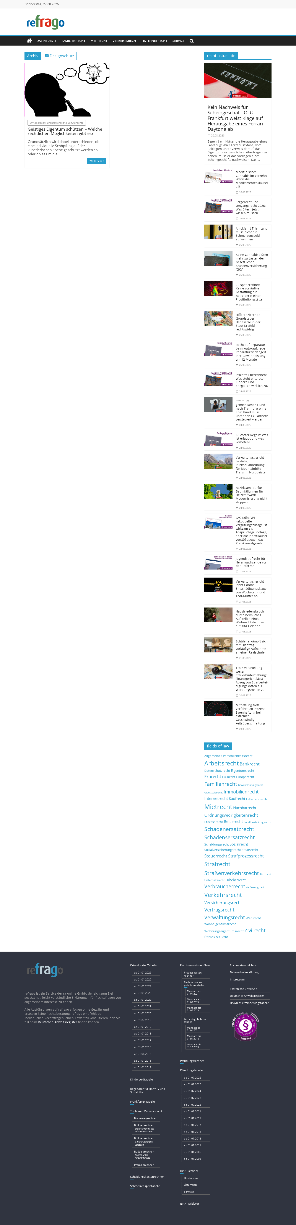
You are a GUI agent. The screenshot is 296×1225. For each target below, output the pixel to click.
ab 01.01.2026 (142, 972)
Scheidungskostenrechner (147, 1177)
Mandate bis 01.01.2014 (194, 1037)
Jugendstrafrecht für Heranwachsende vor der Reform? (251, 562)
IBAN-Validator (189, 1203)
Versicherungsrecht (223, 902)
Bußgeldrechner (144, 1128)
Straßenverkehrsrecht (231, 873)
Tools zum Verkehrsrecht (146, 1111)
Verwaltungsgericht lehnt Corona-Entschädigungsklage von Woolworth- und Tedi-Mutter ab (251, 588)
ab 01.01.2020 (142, 1013)
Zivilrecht (254, 930)
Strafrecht (217, 864)
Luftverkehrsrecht (257, 799)
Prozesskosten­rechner (193, 974)
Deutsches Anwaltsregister (247, 996)
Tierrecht (265, 874)
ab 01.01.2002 (192, 1159)
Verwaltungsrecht (224, 917)
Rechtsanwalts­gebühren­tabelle (194, 983)
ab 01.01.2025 (142, 979)
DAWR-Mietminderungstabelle (249, 1003)
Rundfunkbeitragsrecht (257, 822)
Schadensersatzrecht (229, 837)
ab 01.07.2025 (192, 1084)
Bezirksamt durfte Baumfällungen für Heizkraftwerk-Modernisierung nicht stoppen (251, 495)
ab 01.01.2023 (142, 993)
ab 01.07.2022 (192, 1105)
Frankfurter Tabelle (142, 1101)
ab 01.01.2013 (142, 1067)
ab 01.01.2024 (142, 986)
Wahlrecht (253, 918)
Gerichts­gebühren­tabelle (195, 1020)
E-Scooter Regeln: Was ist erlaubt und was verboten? (252, 438)
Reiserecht (233, 821)
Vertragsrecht (219, 909)
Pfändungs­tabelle (191, 1070)
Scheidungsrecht (216, 844)
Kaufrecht (237, 798)
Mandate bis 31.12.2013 (194, 1046)
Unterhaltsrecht (214, 880)
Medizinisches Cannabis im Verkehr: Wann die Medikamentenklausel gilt (252, 179)
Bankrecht (250, 764)
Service (178, 41)
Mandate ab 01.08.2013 (193, 1000)
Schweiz (189, 1192)
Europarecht (245, 777)
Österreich (190, 1185)
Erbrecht (212, 776)
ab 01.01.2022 (142, 1000)
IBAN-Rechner (189, 1171)
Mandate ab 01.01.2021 (193, 992)
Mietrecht (99, 41)
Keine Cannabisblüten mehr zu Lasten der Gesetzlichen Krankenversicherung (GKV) (252, 262)
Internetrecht (155, 41)
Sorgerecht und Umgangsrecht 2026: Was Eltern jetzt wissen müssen (251, 207)
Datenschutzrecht (217, 770)
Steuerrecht (215, 856)
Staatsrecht (250, 850)
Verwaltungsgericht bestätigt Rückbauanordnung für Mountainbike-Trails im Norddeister (251, 464)
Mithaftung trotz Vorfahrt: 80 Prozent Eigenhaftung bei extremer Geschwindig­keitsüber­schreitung (250, 714)
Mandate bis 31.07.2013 (194, 1009)
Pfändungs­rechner (192, 1061)
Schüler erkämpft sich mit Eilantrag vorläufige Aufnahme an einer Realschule (252, 646)
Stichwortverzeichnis (243, 965)
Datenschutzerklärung (244, 972)
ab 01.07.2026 (192, 1077)
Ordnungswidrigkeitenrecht (231, 815)
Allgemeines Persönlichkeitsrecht (228, 756)
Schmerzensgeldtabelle (145, 1186)
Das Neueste (47, 41)
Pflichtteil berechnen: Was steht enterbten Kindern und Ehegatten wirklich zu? (252, 380)
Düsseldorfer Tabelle (143, 965)
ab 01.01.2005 (192, 1152)
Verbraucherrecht (224, 886)
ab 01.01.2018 (142, 1033)
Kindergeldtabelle (141, 1079)
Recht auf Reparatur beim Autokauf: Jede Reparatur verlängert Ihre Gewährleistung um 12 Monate (251, 352)
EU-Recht (228, 777)
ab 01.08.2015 (142, 1054)
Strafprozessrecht (246, 856)
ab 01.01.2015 (142, 1060)
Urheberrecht (236, 879)
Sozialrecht (239, 844)
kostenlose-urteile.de (243, 989)
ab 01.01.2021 (142, 1006)
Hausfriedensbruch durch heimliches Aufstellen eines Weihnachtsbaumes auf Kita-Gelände (250, 618)
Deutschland (191, 1178)
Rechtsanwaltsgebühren (195, 965)
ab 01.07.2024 (192, 1091)
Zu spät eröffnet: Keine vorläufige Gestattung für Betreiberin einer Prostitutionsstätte (249, 292)
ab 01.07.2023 (192, 1098)
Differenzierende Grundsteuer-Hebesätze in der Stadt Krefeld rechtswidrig (248, 322)
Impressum (237, 979)
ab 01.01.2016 (142, 1047)
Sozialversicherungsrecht (222, 850)
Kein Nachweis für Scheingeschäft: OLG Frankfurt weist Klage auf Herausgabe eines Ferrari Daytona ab (235, 118)
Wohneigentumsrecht (220, 924)
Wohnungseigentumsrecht (224, 931)
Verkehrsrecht (125, 41)
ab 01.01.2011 (192, 1145)
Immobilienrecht (241, 791)
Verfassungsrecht (255, 887)
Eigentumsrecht (242, 770)
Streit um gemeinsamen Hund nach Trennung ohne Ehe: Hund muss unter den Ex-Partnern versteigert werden (252, 410)
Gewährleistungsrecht (250, 785)
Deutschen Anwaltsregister (57, 1022)
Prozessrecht (213, 822)
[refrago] (29, 40)
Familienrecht (73, 41)
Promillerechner (144, 1165)
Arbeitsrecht (221, 763)
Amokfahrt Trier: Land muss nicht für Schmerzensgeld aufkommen (252, 233)
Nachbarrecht (244, 807)
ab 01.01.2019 (142, 1027)
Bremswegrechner (145, 1118)
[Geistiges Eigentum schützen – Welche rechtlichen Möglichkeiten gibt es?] (66, 66)
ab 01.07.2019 (142, 1020)
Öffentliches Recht (216, 937)
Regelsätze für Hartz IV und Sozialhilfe (147, 1090)
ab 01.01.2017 (142, 1040)
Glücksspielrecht (213, 792)
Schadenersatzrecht (229, 829)
